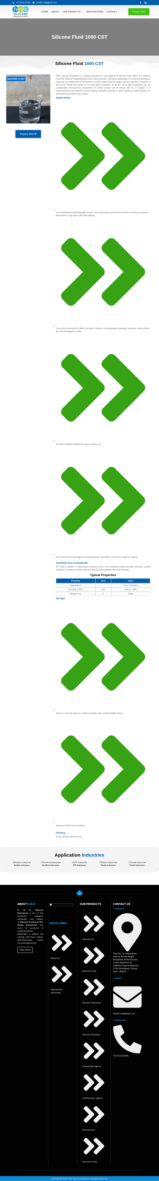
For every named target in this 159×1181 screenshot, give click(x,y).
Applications (94, 11)
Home (44, 11)
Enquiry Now (138, 11)
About (55, 11)
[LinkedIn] (145, 2)
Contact (112, 11)
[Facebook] (140, 2)
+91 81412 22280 (23, 2)
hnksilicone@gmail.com (46, 2)
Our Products (71, 11)
